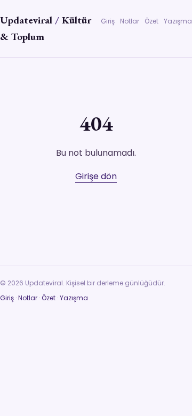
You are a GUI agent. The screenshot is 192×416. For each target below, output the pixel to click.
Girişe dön (96, 176)
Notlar (129, 21)
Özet (151, 21)
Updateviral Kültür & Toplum (45, 28)
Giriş (108, 21)
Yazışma (178, 21)
